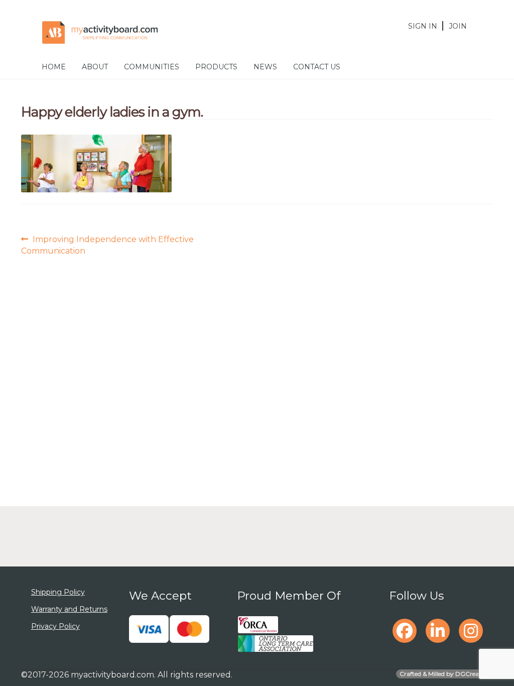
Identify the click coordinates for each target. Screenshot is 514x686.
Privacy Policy (55, 626)
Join (458, 26)
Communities (151, 66)
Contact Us (316, 66)
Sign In (422, 26)
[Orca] (258, 624)
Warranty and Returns (69, 609)
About (95, 66)
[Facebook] (405, 631)
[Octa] (275, 643)
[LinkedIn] (438, 631)
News (265, 66)
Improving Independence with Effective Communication (107, 245)
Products (216, 66)
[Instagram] (471, 631)
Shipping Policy (58, 592)
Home (54, 66)
